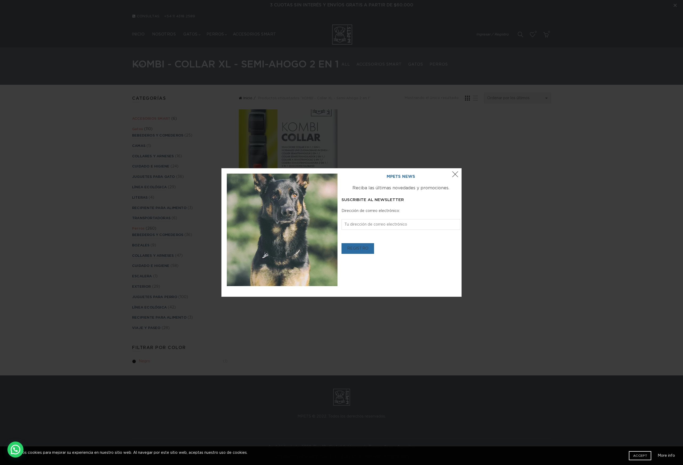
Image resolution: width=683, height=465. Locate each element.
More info (666, 456)
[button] (15, 450)
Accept (640, 455)
